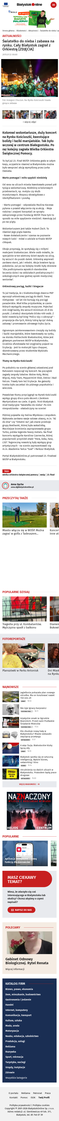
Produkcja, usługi (15, 1041)
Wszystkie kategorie (16, 1077)
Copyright (10, 1108)
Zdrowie (10, 1072)
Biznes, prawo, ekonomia (19, 989)
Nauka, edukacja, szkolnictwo (21, 1036)
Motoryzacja (12, 1030)
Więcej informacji (15, 969)
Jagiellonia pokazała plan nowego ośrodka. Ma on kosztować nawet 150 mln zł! (37, 695)
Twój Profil (43, 1097)
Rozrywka (10, 1051)
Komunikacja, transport (18, 1015)
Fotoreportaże (13, 638)
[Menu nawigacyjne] (54, 5)
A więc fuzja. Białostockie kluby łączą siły (36, 746)
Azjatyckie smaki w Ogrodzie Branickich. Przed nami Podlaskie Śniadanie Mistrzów (37, 721)
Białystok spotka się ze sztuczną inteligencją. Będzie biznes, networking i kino (36, 760)
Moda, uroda (12, 1025)
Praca (48, 1093)
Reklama (10, 1046)
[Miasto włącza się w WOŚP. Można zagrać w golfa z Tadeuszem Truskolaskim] (24, 515)
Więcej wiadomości (27, 784)
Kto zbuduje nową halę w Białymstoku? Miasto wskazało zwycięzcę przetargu (36, 734)
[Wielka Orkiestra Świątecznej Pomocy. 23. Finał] (8, 114)
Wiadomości (21, 31)
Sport (23, 701)
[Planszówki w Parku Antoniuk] (23, 655)
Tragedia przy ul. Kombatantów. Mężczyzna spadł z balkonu (22, 626)
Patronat (37, 1093)
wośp (42, 475)
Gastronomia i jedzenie (18, 999)
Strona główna (8, 31)
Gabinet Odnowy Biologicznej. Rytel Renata (26, 961)
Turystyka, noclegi (15, 1062)
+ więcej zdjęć (29, 122)
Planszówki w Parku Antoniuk (20, 670)
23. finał (51, 475)
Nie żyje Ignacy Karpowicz (33, 708)
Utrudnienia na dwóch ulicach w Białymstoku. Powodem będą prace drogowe (38, 772)
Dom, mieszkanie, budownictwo (23, 994)
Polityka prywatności (20, 1105)
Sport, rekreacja (14, 1056)
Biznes (23, 765)
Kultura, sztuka (13, 1020)
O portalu (13, 1093)
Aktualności (33, 31)
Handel (9, 1004)
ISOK (33, 1097)
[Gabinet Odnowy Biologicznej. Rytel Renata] (29, 942)
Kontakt (14, 1097)
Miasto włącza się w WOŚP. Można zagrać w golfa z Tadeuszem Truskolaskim (23, 532)
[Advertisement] (29, 562)
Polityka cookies (41, 1105)
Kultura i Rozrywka (27, 711)
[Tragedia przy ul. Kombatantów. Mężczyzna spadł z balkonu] (24, 608)
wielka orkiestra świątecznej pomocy (20, 475)
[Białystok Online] (29, 4)
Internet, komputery (16, 1010)
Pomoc (24, 1097)
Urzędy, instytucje (15, 1067)
